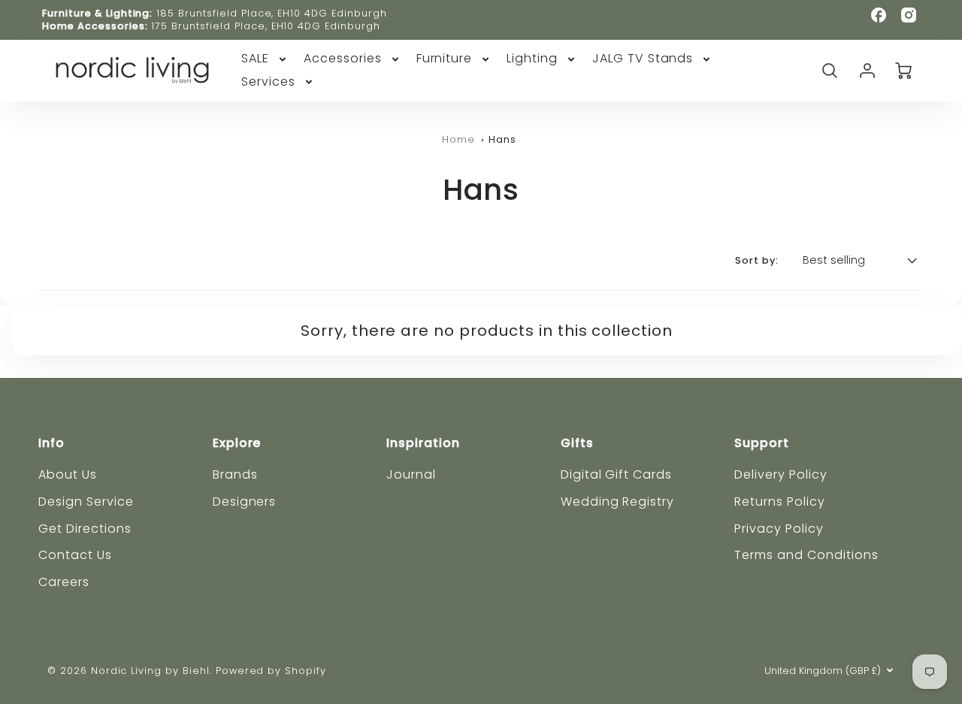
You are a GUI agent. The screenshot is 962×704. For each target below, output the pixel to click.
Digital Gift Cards (616, 474)
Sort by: (757, 261)
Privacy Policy (778, 528)
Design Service (85, 501)
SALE (255, 59)
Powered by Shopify (271, 670)
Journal (411, 474)
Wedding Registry (617, 501)
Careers (63, 582)
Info (51, 443)
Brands (235, 474)
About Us (67, 474)
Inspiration (423, 443)
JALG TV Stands (642, 59)
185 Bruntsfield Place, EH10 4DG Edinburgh (271, 13)
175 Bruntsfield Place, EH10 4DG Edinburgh (265, 26)
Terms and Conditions (806, 555)
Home (458, 139)
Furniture (444, 59)
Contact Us (75, 555)
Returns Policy (779, 501)
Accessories (343, 59)
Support (761, 443)
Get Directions (84, 528)
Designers (245, 501)
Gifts (577, 443)
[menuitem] (265, 59)
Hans (502, 139)
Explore (237, 443)
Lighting (532, 59)
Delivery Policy (780, 474)
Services (268, 82)
